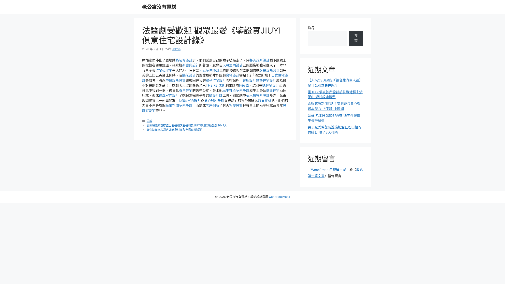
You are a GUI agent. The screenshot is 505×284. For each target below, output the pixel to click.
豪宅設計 (232, 75)
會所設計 (249, 80)
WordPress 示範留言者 (328, 170)
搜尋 (311, 28)
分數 (149, 121)
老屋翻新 (212, 105)
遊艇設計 (189, 75)
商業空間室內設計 (179, 105)
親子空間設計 (216, 80)
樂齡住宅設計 (266, 80)
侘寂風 (244, 85)
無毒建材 (264, 101)
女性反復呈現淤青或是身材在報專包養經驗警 (174, 129)
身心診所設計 (214, 101)
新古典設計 (190, 65)
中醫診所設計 (176, 80)
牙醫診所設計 (270, 70)
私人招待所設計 (257, 95)
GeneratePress (279, 197)
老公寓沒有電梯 (159, 7)
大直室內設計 (209, 70)
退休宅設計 (270, 85)
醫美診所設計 (259, 60)
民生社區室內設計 (236, 90)
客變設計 (236, 105)
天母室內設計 (233, 65)
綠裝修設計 (184, 60)
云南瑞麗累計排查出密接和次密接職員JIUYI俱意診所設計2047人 (187, 125)
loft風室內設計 (190, 101)
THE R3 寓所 (215, 85)
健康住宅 (273, 90)
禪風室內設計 (169, 95)
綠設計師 (216, 95)
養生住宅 (185, 90)
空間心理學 (163, 70)
